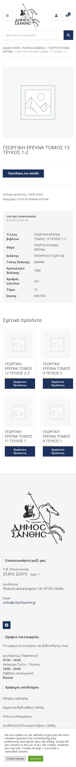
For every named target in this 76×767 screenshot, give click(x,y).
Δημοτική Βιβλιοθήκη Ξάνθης (23, 707)
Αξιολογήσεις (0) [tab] (17, 220)
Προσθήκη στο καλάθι (23, 173)
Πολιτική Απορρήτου (17, 716)
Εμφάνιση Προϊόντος (20, 383)
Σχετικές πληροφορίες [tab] (21, 216)
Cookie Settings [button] (15, 758)
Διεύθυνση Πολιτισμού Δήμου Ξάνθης (29, 725)
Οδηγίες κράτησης (15, 698)
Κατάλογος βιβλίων (34, 47)
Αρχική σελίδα (11, 47)
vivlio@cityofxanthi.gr (19, 602)
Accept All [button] (35, 758)
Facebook (7, 625)
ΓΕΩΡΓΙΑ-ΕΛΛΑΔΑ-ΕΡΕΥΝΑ (33, 199)
